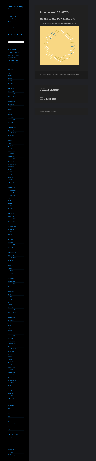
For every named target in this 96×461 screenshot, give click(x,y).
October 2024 (11, 130)
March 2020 (10, 273)
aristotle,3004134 (12, 57)
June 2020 (10, 265)
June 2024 (10, 140)
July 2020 (10, 263)
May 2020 (10, 268)
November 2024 (12, 127)
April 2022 (10, 208)
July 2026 (10, 75)
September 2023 (12, 164)
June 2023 (10, 172)
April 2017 (10, 362)
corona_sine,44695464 (13, 55)
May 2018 (10, 328)
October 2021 (11, 224)
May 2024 (10, 143)
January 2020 (11, 278)
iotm (9, 429)
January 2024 (11, 153)
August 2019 (11, 291)
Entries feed (11, 449)
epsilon (9, 418)
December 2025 (11, 94)
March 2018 (10, 333)
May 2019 (10, 299)
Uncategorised (11, 437)
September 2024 (12, 133)
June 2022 (10, 203)
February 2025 (11, 120)
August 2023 (11, 166)
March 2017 (10, 364)
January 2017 (11, 369)
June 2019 (10, 297)
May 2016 (10, 390)
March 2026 (10, 86)
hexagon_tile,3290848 (13, 60)
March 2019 (10, 304)
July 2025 (10, 107)
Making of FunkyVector (13, 19)
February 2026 (11, 88)
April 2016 (10, 393)
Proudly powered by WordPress (48, 111)
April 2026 (10, 83)
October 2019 (11, 286)
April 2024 (10, 146)
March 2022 (10, 211)
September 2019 (12, 289)
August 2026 (11, 73)
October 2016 (11, 377)
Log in (9, 447)
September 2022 (12, 195)
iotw (9, 432)
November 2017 (12, 343)
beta (9, 413)
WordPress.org (11, 455)
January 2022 (11, 216)
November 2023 (12, 159)
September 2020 (12, 258)
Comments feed (11, 452)
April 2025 (10, 114)
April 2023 (10, 177)
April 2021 (10, 239)
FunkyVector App (12, 16)
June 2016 (10, 388)
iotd (9, 426)
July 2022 (10, 200)
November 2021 (12, 221)
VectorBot (55, 74)
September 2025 (12, 101)
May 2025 (10, 112)
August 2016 (11, 382)
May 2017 (10, 359)
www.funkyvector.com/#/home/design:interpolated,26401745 (58, 23)
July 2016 (10, 385)
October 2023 (11, 161)
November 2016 (12, 375)
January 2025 (11, 122)
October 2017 (11, 346)
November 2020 (12, 252)
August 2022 (11, 198)
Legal (9, 24)
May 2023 (10, 174)
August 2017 (11, 351)
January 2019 (11, 307)
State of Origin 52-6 (12, 27)
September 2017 (12, 349)
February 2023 (11, 182)
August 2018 (11, 320)
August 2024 (11, 135)
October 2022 (11, 192)
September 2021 (12, 226)
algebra (70, 74)
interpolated (75, 74)
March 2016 (10, 395)
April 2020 (10, 271)
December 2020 (11, 250)
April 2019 (10, 302)
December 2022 (11, 187)
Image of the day (12, 424)
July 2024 (10, 138)
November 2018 (12, 312)
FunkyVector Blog (15, 6)
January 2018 (11, 338)
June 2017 (10, 356)
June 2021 (10, 234)
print (45, 76)
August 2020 (11, 260)
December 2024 (11, 125)
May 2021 (10, 237)
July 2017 (10, 354)
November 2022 (12, 190)
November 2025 (12, 96)
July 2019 (10, 294)
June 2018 (10, 325)
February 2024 (11, 151)
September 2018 (12, 317)
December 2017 (11, 341)
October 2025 (11, 99)
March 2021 (10, 242)
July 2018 (10, 323)
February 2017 (11, 367)
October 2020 (11, 255)
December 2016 (11, 372)
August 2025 (11, 104)
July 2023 (10, 169)
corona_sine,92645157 (13, 63)
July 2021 (10, 231)
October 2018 (11, 315)
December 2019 (11, 281)
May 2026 (10, 81)
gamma (9, 421)
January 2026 (11, 91)
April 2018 (10, 330)
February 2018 (11, 336)
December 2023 (11, 156)
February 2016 (11, 398)
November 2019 (12, 284)
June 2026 (10, 78)
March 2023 (10, 179)
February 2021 (11, 244)
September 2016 (12, 380)
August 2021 (11, 229)
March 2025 (10, 117)
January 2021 (11, 247)
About (9, 21)
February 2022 (11, 213)
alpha (9, 411)
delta (9, 416)
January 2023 (11, 185)
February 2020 (11, 276)
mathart (42, 76)
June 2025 (10, 109)
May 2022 (10, 205)
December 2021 (11, 218)
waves (48, 76)
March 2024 (10, 148)
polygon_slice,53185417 (13, 52)
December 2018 (11, 310)
